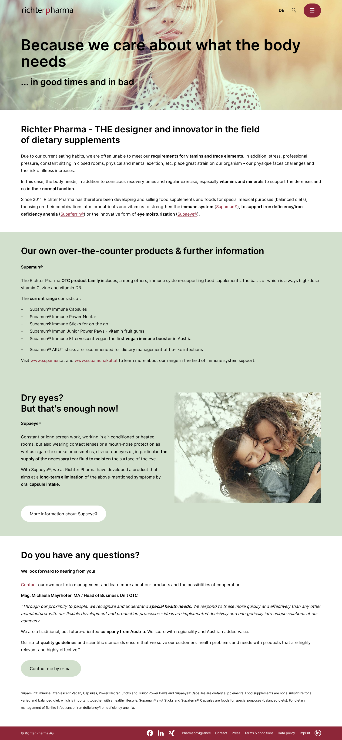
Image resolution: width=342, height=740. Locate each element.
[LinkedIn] (161, 733)
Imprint (304, 733)
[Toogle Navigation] (312, 10)
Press (236, 733)
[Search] (294, 10)
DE (281, 10)
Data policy (286, 733)
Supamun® (226, 206)
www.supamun (45, 360)
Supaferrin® (72, 214)
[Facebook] (150, 733)
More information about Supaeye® (63, 513)
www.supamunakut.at (97, 360)
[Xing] (171, 733)
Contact (29, 584)
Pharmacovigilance (196, 733)
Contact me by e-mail (51, 668)
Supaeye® (187, 214)
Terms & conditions (259, 733)
